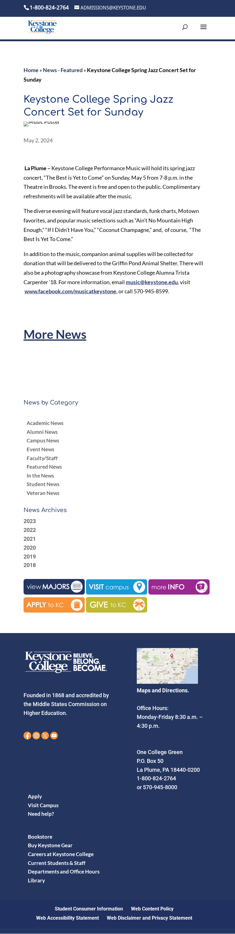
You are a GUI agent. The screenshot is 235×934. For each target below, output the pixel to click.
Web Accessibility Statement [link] (67, 918)
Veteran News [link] (43, 493)
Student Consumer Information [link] (89, 909)
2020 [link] (30, 547)
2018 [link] (30, 565)
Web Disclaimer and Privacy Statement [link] (149, 918)
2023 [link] (30, 521)
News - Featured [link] (63, 70)
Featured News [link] (44, 466)
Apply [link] (35, 796)
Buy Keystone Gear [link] (50, 845)
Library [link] (36, 880)
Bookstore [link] (40, 836)
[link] (42, 27)
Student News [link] (43, 484)
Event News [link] (40, 449)
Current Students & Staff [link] (56, 863)
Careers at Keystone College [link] (61, 854)
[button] (203, 30)
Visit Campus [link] (43, 805)
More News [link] (55, 334)
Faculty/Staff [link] (42, 458)
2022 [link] (30, 530)
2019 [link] (30, 556)
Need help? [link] (41, 814)
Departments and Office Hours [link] (63, 871)
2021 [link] (30, 539)
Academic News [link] (45, 423)
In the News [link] (40, 475)
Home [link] (31, 70)
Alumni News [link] (42, 432)
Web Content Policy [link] (152, 909)
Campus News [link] (43, 440)
